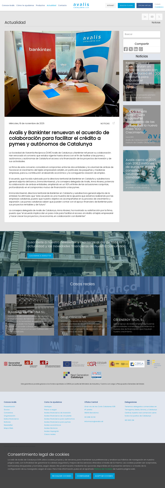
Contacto (62, 5)
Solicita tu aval (126, 5)
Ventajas (48, 406)
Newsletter (8, 425)
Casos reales (82, 284)
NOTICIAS (105, 123)
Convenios (8, 413)
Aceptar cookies (104, 475)
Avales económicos (52, 425)
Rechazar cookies (61, 475)
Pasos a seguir (50, 410)
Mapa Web (8, 428)
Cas (158, 7)
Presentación (9, 406)
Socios (7, 410)
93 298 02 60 (89, 417)
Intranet (110, 5)
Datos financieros (11, 419)
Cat (157, 4)
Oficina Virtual (144, 5)
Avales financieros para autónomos (59, 419)
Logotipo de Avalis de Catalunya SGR (81, 6)
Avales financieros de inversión (57, 413)
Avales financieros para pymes (57, 422)
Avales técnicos (50, 428)
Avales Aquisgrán (51, 431)
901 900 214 (129, 420)
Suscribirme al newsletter (40, 256)
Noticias (156, 22)
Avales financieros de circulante (57, 416)
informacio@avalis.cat (93, 421)
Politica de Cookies (103, 469)
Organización (9, 416)
